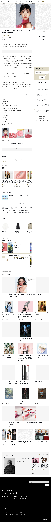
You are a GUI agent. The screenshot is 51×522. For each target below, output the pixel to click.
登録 (42, 77)
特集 (8, 1)
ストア (16, 1)
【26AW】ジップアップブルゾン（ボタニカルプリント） (30, 233)
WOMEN (36, 484)
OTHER (42, 484)
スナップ (34, 1)
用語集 (26, 498)
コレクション (39, 1)
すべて (37, 39)
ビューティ (12, 1)
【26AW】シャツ (4, 232)
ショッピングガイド (4, 514)
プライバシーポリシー (12, 514)
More (43, 1)
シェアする (9, 39)
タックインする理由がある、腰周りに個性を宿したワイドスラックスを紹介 (42, 111)
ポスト (9, 498)
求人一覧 (9, 240)
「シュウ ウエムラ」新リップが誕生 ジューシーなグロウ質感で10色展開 (24, 3)
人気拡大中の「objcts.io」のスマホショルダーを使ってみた (42, 100)
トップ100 (30, 1)
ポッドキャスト (21, 498)
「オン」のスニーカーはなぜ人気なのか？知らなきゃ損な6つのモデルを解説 (42, 89)
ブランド (3, 512)
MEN (31, 484)
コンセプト (20, 512)
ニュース (5, 1)
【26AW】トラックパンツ (18, 233)
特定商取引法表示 (23, 514)
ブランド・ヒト (20, 1)
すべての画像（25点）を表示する (17, 143)
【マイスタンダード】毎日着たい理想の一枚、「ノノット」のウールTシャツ (42, 105)
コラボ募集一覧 (15, 255)
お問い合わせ (17, 514)
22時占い (25, 1)
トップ (2, 3)
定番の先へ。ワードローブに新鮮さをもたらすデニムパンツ (42, 95)
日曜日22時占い (15, 496)
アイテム (8, 512)
